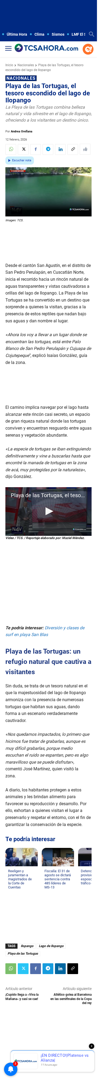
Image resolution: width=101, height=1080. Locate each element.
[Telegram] (48, 149)
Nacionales (26, 65)
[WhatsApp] (10, 149)
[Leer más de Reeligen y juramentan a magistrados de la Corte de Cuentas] (11, 892)
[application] (48, 511)
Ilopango (27, 946)
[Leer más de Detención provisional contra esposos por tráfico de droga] (84, 888)
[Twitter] (23, 149)
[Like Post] (85, 149)
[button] (48, 511)
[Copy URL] (72, 149)
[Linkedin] (60, 149)
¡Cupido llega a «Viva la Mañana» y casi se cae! (22, 997)
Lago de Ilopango (51, 946)
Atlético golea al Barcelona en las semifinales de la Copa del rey (71, 999)
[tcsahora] (46, 48)
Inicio (9, 65)
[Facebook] (35, 149)
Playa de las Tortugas (23, 953)
